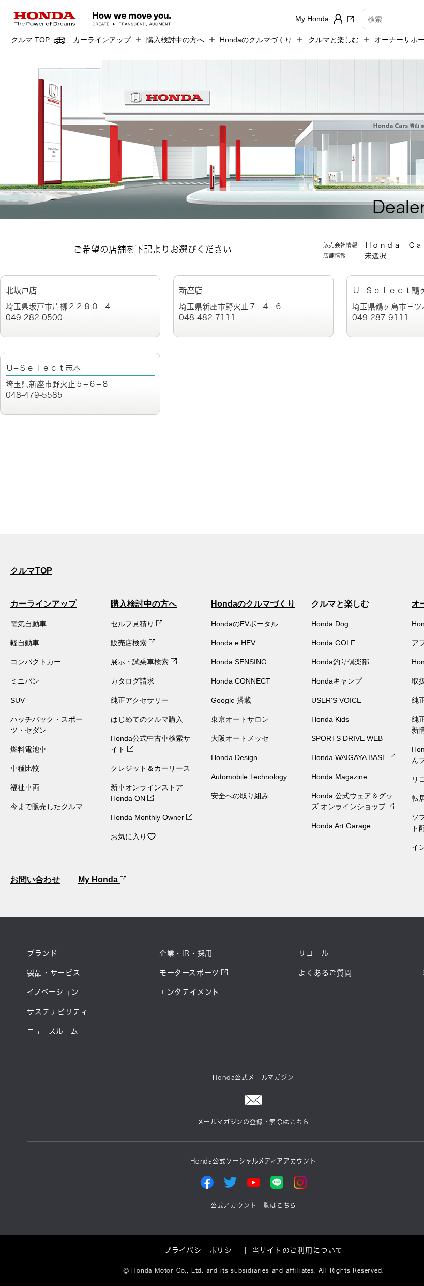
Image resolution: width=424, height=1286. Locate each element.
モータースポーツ (189, 973)
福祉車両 (24, 787)
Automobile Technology (249, 776)
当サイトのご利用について (297, 1250)
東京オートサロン (240, 719)
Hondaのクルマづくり (253, 603)
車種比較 (24, 768)
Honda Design (234, 757)
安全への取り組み (240, 796)
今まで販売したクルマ (46, 806)
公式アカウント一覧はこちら (253, 1205)
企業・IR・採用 (186, 953)
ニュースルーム (53, 1031)
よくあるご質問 (325, 973)
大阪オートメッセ (240, 738)
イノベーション (53, 992)
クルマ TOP (30, 40)
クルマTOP (31, 570)
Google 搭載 (231, 700)
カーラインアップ (43, 603)
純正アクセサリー (140, 700)
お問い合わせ (35, 879)
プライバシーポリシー (202, 1250)
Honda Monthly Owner (148, 817)
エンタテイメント (189, 992)
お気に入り (129, 836)
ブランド (42, 953)
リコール (313, 953)
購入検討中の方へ (144, 603)
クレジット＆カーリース (150, 768)
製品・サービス (54, 973)
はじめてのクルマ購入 (147, 719)
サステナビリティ (57, 1011)
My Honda (99, 879)
